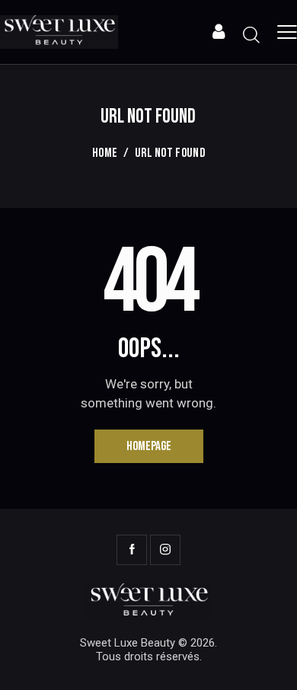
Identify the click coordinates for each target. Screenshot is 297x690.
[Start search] (251, 34)
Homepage (148, 446)
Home (104, 153)
